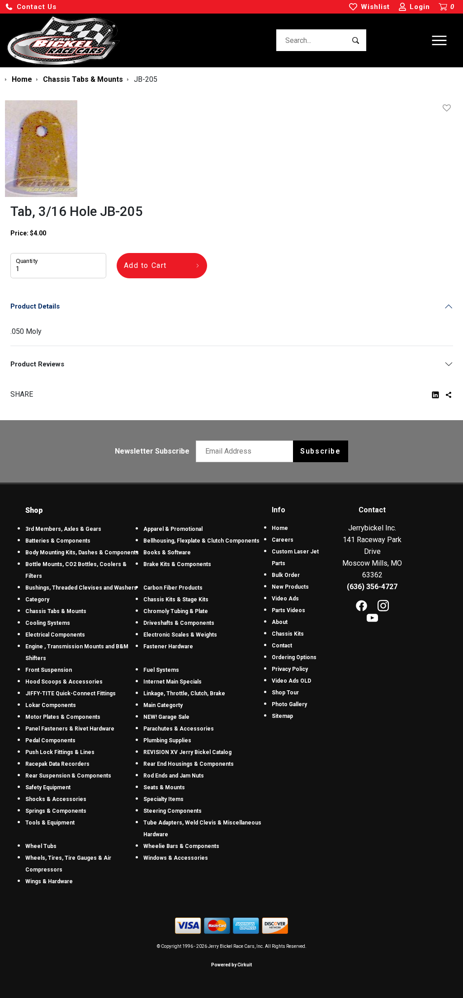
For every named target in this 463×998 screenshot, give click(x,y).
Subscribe (320, 451)
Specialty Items (163, 799)
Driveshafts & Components (178, 623)
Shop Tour (285, 692)
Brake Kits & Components (177, 564)
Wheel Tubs (41, 846)
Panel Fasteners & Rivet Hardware (69, 729)
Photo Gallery (289, 704)
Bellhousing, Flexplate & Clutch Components (201, 541)
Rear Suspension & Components (68, 776)
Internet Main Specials (172, 682)
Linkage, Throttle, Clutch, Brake (184, 693)
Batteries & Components (57, 541)
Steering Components (172, 811)
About (280, 622)
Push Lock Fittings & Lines (59, 752)
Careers (282, 540)
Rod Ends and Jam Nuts (173, 776)
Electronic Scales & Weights (180, 635)
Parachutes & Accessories (178, 729)
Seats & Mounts (164, 787)
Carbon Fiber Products (173, 588)
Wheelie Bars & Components (181, 846)
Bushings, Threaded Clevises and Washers (81, 588)
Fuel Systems (161, 670)
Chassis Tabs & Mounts (55, 611)
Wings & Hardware (49, 881)
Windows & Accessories (175, 858)
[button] (31, 7)
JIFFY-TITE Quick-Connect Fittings (70, 693)
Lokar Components (50, 705)
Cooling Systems (47, 623)
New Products (290, 587)
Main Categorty (163, 705)
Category (37, 599)
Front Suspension (48, 670)
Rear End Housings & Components (188, 764)
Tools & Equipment (50, 823)
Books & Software (167, 552)
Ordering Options (294, 657)
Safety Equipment (48, 787)
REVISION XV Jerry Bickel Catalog (187, 752)
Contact (282, 645)
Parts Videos (288, 610)
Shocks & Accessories (55, 799)
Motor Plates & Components (62, 717)
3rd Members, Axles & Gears (63, 529)
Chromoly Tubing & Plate (175, 611)
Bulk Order (286, 575)
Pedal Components (50, 740)
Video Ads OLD (291, 681)
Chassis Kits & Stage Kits (175, 599)
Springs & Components (55, 811)
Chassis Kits (288, 634)
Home (280, 528)
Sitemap (282, 716)
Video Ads (285, 598)
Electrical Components (55, 635)
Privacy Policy (290, 669)
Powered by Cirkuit (231, 964)
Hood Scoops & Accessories (64, 682)
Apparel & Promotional (173, 529)
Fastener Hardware (168, 646)
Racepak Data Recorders (57, 764)
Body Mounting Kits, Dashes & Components (82, 552)
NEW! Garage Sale (166, 717)
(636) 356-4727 (372, 586)
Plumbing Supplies (167, 740)
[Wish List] (448, 108)
